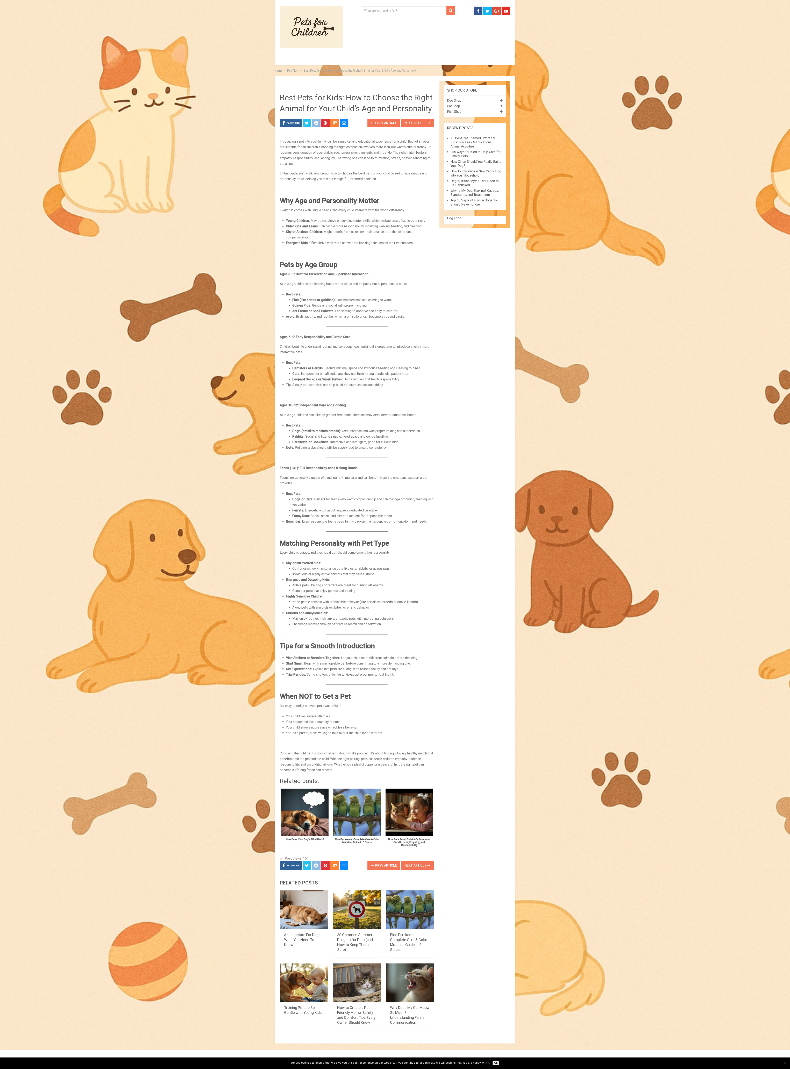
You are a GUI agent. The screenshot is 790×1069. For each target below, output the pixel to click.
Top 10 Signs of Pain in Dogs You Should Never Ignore (474, 202)
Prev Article (385, 123)
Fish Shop (454, 112)
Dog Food (454, 218)
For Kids (336, 59)
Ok (496, 1062)
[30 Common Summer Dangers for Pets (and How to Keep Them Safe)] (357, 909)
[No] (785, 1063)
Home (288, 59)
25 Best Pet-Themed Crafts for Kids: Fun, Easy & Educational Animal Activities (473, 142)
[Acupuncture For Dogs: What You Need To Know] (304, 909)
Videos (360, 59)
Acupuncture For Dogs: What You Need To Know (302, 940)
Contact (448, 59)
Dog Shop (454, 100)
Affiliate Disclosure (414, 59)
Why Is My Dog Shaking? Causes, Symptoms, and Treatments (475, 193)
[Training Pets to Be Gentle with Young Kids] (304, 982)
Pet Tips (312, 59)
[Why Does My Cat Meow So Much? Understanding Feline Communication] (410, 982)
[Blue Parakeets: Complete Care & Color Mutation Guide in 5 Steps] (410, 909)
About (382, 59)
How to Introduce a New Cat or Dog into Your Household (476, 173)
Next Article (415, 123)
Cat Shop (453, 106)
